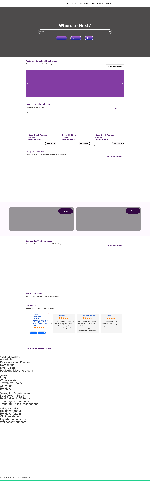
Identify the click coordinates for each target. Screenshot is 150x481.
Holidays (5, 388)
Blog (3, 377)
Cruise (80, 3)
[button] (27, 83)
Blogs (93, 3)
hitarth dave (62, 315)
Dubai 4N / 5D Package (71, 135)
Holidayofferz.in (10, 413)
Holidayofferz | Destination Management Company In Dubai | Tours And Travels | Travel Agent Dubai (40, 321)
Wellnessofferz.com (13, 422)
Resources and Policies (15, 362)
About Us (100, 3)
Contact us (108, 3)
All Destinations (71, 3)
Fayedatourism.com (13, 419)
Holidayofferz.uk (11, 410)
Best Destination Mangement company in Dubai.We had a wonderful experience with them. (110, 324)
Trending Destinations (14, 401)
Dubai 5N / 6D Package (38, 135)
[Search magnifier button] (110, 31)
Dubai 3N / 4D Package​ (105, 135)
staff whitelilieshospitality (89, 315)
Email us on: (8, 367)
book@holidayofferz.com (16, 370)
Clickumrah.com (10, 416)
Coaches (86, 3)
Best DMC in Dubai (12, 395)
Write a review (9, 380)
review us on (41, 332)
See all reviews (33, 332)
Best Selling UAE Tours (15, 398)
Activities (6, 385)
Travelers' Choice (11, 383)
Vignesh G (109, 315)
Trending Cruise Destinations (19, 404)
